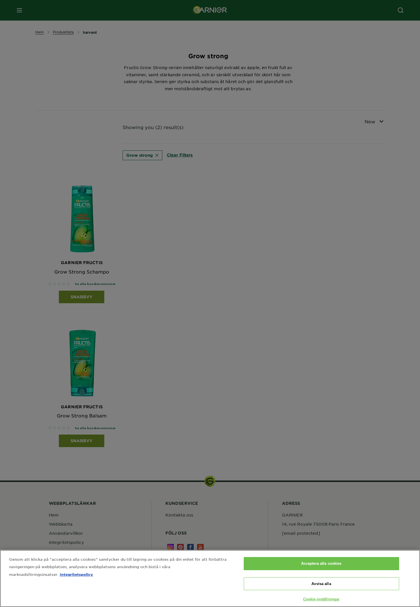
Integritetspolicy (76, 574)
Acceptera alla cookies (321, 563)
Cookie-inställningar (321, 599)
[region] (210, 578)
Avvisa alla (321, 584)
